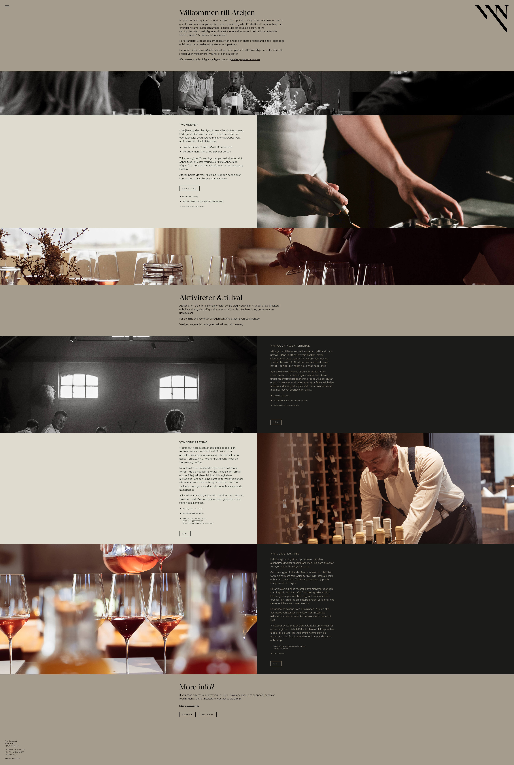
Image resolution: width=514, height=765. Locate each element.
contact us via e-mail (229, 698)
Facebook (187, 714)
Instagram (207, 714)
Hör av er (273, 50)
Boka (276, 422)
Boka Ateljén (189, 188)
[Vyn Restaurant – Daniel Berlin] (492, 18)
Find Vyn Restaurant (12, 758)
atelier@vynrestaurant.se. (245, 59)
